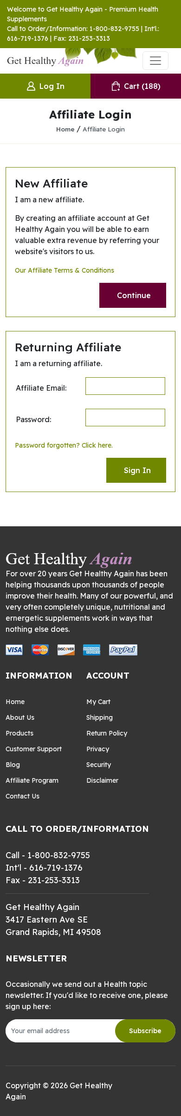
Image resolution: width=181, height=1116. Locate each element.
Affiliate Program (32, 780)
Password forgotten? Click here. (64, 445)
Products (19, 733)
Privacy (97, 749)
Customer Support (34, 749)
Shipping (99, 717)
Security (98, 765)
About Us (20, 717)
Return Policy (106, 733)
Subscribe (145, 1031)
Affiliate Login (104, 129)
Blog (13, 765)
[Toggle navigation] (155, 60)
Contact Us (22, 796)
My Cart (98, 702)
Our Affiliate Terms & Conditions (64, 270)
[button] (132, 295)
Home (65, 129)
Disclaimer (102, 780)
